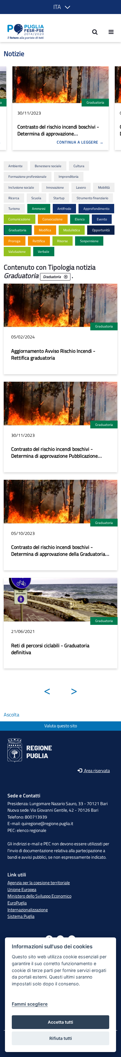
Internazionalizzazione (27, 909)
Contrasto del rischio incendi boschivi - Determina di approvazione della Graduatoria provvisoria (58, 553)
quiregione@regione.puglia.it (47, 823)
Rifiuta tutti (60, 1038)
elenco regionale (31, 830)
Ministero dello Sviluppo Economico (39, 896)
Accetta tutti (60, 1022)
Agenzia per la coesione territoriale (38, 882)
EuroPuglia (17, 902)
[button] (60, 7)
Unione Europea (21, 889)
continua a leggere (78, 142)
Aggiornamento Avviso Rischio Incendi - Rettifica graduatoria (53, 354)
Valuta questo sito (60, 726)
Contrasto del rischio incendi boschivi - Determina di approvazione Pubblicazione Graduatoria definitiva (58, 133)
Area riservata (96, 770)
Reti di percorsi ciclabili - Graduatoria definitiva (50, 649)
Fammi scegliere (30, 1004)
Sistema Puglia (20, 916)
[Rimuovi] (66, 277)
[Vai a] (24, 32)
